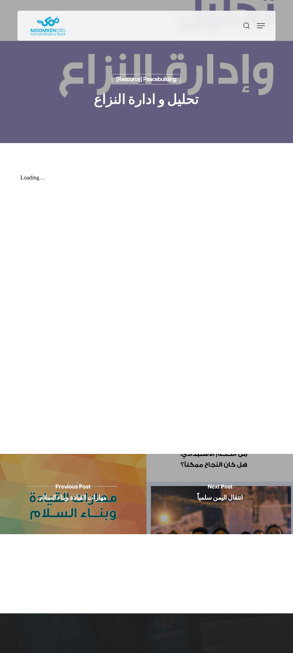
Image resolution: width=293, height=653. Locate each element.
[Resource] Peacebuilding (146, 79)
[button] (261, 25)
